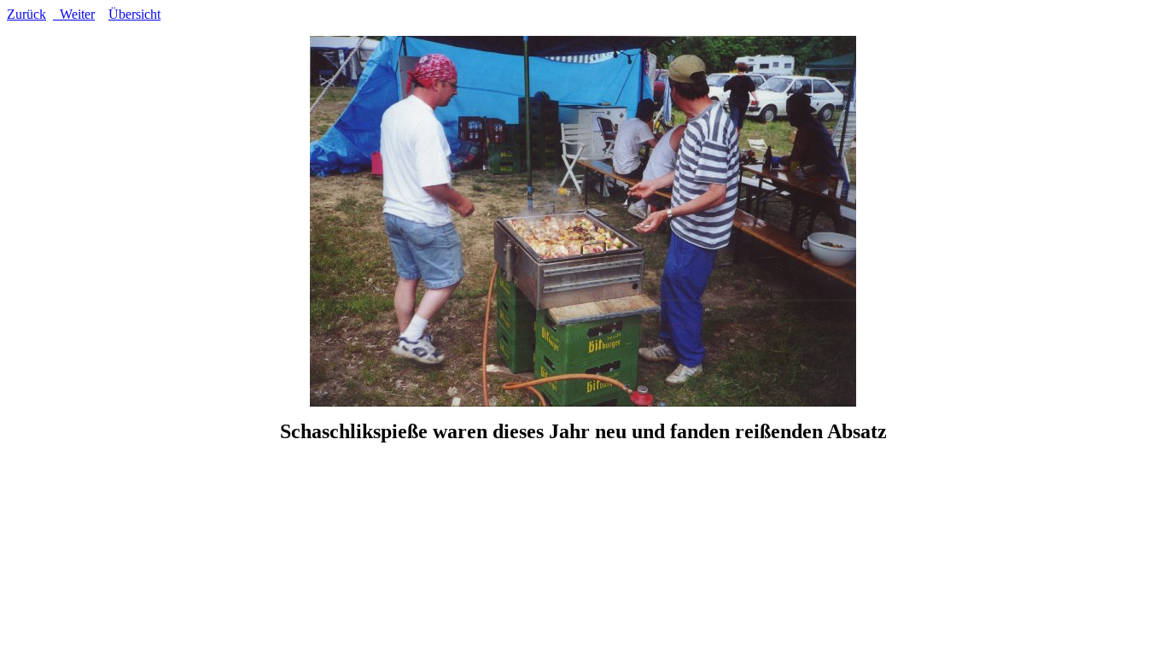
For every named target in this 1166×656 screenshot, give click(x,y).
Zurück (26, 14)
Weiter (74, 14)
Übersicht (134, 14)
